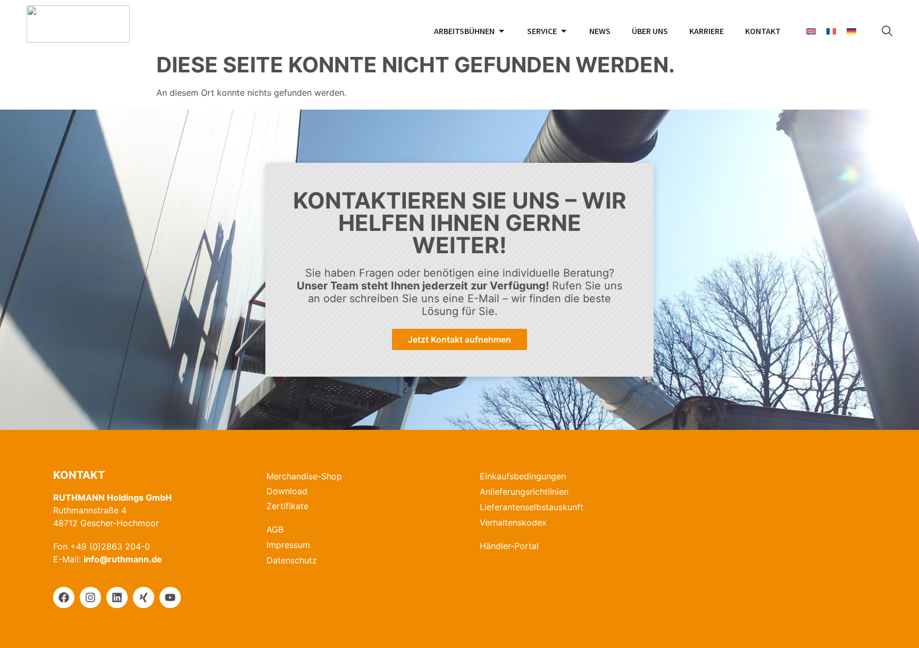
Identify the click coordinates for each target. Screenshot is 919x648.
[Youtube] (170, 597)
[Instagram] (90, 597)
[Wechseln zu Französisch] (831, 31)
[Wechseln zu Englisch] (811, 31)
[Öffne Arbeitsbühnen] (501, 30)
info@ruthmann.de (122, 559)
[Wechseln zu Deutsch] (851, 31)
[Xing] (143, 597)
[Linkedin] (117, 597)
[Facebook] (63, 597)
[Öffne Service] (563, 30)
